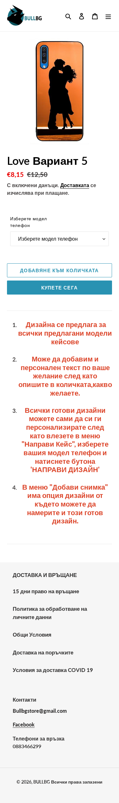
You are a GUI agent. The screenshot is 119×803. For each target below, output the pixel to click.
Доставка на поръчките (43, 652)
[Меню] (108, 15)
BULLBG (41, 782)
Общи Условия (32, 634)
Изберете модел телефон (28, 222)
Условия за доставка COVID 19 (53, 670)
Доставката (74, 185)
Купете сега (59, 287)
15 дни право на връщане (46, 591)
